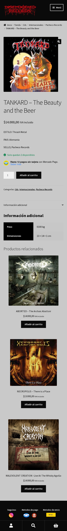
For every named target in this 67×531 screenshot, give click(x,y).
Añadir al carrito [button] (34, 324)
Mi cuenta (11, 525)
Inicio (9, 25)
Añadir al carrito (29, 175)
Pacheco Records (54, 25)
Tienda (17, 25)
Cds (24, 25)
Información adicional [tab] (15, 204)
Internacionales (36, 25)
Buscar (33, 525)
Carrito (56, 525)
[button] (58, 41)
